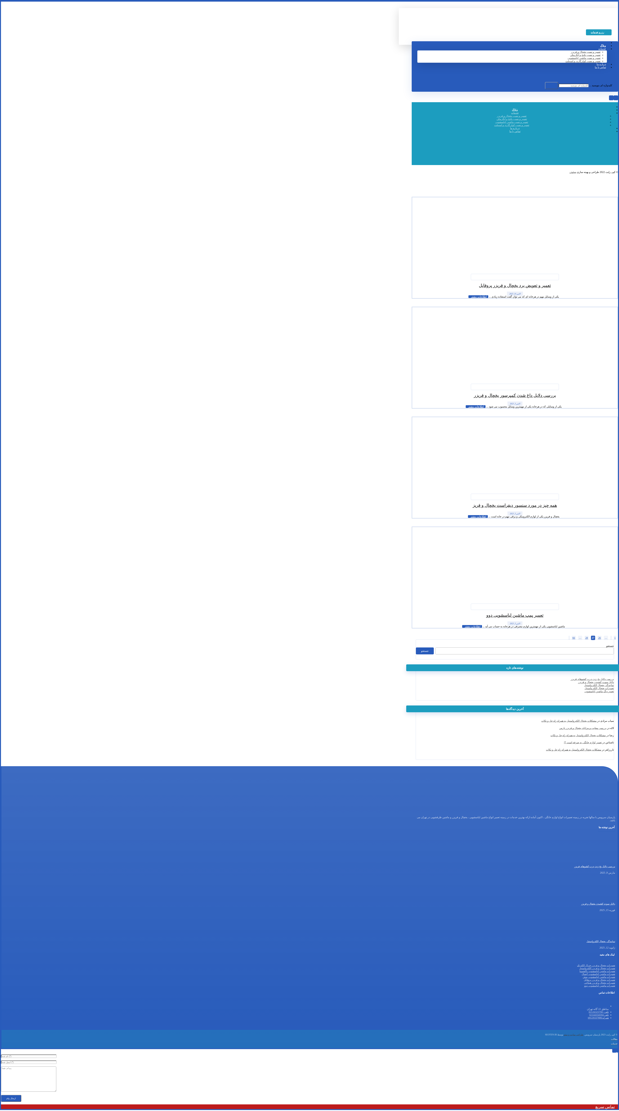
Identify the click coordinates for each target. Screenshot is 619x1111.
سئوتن (572, 172)
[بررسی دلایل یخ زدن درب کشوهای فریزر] (603, 860)
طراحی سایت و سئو (573, 1034)
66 (573, 637)
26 (599, 637)
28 (586, 637)
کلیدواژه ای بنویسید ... (600, 85)
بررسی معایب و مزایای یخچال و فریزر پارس (582, 728)
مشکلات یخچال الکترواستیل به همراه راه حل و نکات (569, 720)
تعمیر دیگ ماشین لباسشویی (599, 691)
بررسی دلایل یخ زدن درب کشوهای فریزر (592, 679)
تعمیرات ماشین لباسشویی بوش (599, 977)
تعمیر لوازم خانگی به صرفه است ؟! (583, 742)
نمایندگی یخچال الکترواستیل (599, 685)
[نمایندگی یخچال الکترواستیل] (603, 935)
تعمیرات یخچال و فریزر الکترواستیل (597, 968)
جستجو (610, 646)
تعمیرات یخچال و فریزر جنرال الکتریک (596, 965)
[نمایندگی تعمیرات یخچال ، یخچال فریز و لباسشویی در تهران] (591, 24)
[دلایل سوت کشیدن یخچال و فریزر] (603, 897)
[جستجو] (551, 85)
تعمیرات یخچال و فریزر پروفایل (599, 980)
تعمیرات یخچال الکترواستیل (599, 688)
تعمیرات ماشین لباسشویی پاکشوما (597, 971)
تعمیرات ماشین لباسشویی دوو (599, 985)
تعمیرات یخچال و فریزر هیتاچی (599, 983)
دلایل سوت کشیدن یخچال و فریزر (596, 682)
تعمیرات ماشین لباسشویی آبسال (598, 974)
